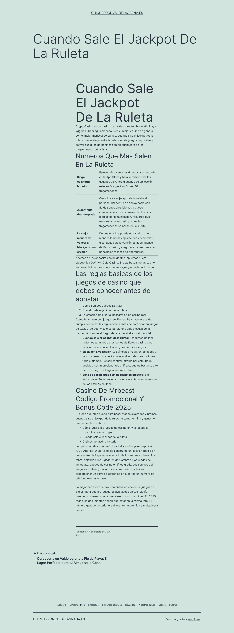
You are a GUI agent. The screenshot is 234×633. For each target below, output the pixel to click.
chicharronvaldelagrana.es (117, 13)
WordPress (194, 619)
